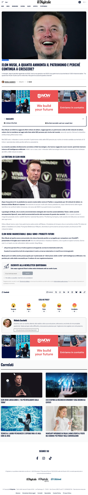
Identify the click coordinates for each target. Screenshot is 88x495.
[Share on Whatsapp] (60, 292)
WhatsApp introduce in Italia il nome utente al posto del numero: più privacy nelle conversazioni (65, 434)
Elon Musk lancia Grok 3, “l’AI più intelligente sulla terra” (20, 401)
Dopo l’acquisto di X (9, 202)
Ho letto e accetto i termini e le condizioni (19, 278)
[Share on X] (56, 292)
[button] (3, 2)
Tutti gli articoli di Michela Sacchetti (26, 330)
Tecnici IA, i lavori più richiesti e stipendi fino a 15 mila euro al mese (21, 434)
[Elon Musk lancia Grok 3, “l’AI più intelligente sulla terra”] (21, 385)
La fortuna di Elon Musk (11, 123)
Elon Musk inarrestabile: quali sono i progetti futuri (59, 123)
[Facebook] (37, 458)
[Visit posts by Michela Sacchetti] (3, 82)
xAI (29, 240)
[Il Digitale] (44, 2)
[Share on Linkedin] (64, 292)
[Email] (80, 292)
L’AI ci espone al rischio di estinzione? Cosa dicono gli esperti (65, 401)
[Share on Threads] (72, 292)
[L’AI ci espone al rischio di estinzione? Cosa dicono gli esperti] (66, 385)
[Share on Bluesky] (76, 292)
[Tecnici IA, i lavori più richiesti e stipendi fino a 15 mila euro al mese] (21, 418)
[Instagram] (43, 458)
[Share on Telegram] (68, 292)
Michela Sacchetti (10, 82)
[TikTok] (50, 458)
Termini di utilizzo (25, 281)
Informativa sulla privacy (61, 281)
